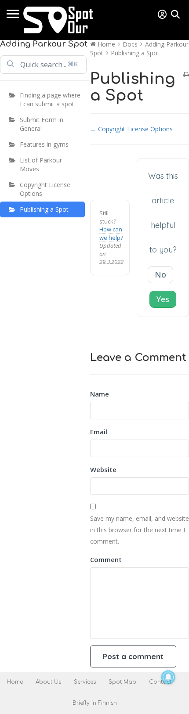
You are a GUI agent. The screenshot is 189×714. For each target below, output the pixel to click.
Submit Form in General (41, 124)
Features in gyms (44, 144)
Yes (162, 299)
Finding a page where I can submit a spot (50, 99)
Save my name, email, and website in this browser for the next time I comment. (139, 529)
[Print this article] (186, 75)
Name (99, 393)
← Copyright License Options (131, 129)
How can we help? (111, 233)
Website (103, 469)
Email (98, 431)
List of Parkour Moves (41, 164)
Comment (106, 559)
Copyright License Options (45, 189)
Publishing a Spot (44, 209)
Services (85, 682)
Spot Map (122, 682)
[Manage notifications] (168, 677)
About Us (48, 682)
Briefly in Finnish (95, 703)
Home (15, 682)
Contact (160, 682)
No (160, 274)
